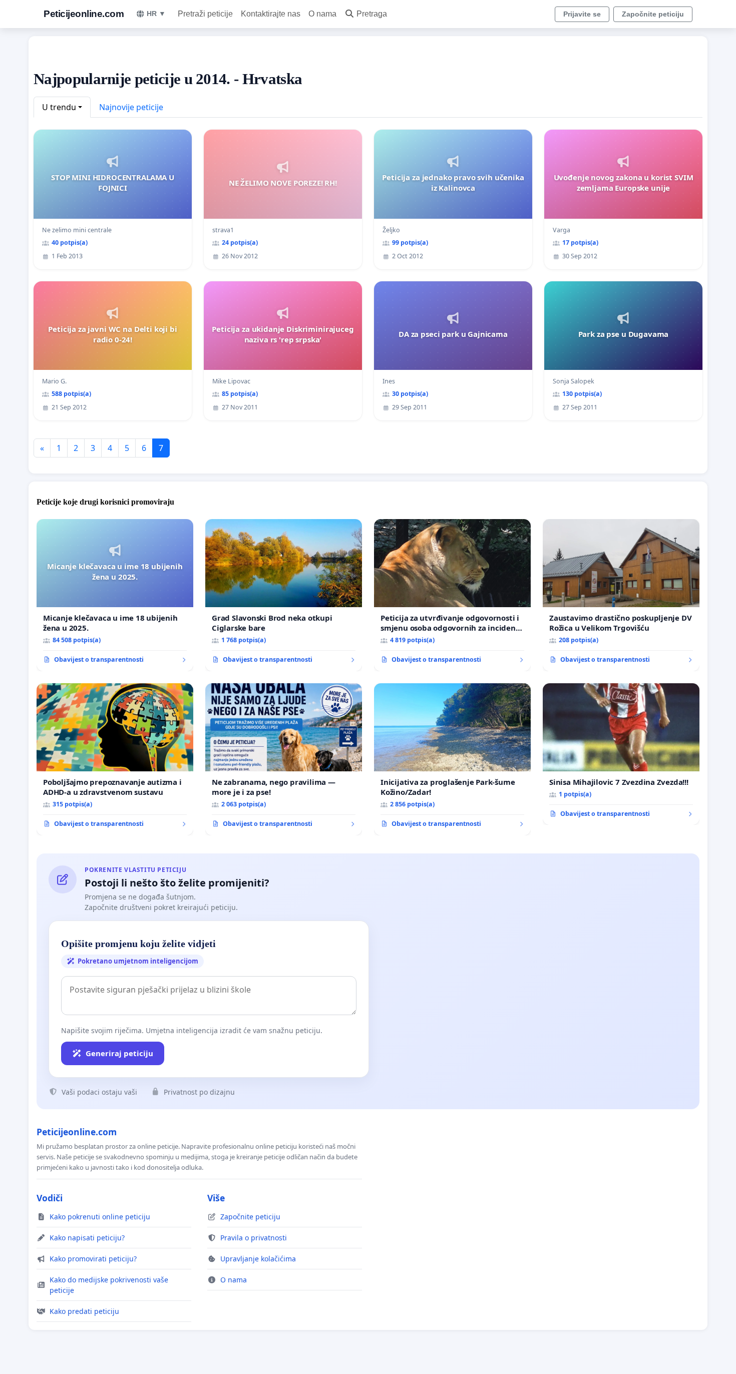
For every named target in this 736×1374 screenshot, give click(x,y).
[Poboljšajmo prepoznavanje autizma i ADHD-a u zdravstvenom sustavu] (115, 759)
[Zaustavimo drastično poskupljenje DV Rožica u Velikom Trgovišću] (621, 595)
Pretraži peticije (205, 14)
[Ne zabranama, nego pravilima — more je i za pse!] (283, 759)
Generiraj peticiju (119, 1053)
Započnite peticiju (653, 14)
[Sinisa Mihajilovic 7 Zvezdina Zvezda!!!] (621, 754)
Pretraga (371, 14)
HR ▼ (156, 14)
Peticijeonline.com (84, 14)
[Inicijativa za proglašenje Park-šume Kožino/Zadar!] (452, 759)
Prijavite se (582, 14)
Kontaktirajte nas (270, 14)
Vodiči (50, 1198)
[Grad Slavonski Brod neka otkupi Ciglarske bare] (283, 595)
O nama (322, 14)
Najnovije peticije (131, 107)
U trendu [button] (59, 107)
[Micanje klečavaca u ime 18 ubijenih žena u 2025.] (115, 595)
